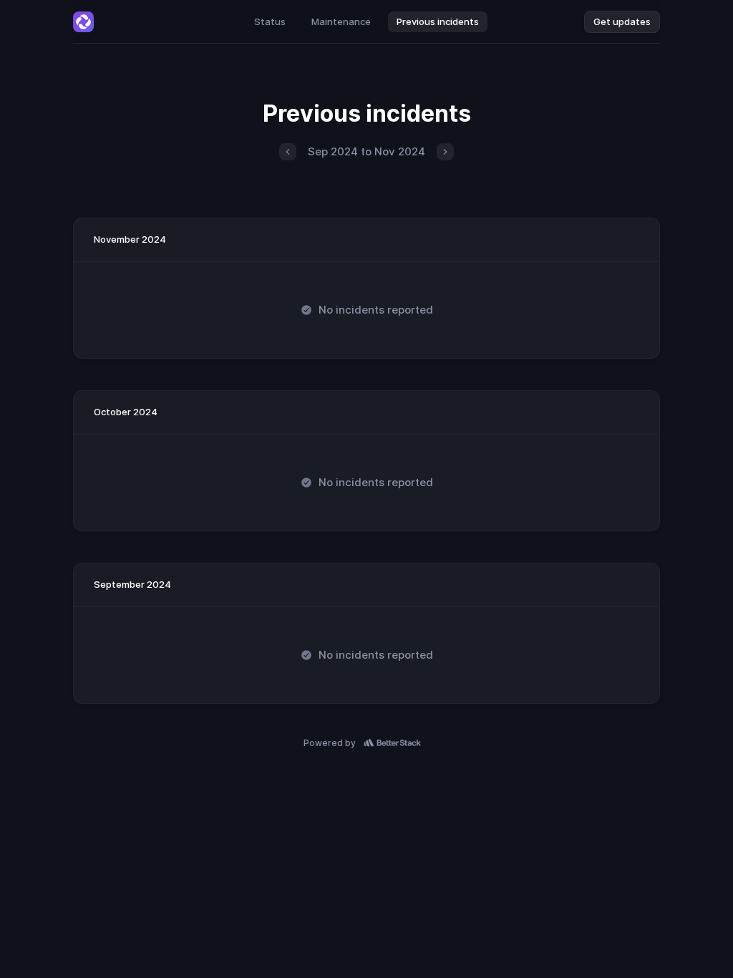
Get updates (622, 21)
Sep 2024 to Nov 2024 (366, 151)
